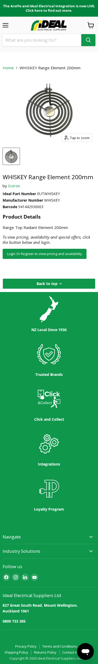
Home (8, 67)
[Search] (88, 40)
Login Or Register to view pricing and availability (44, 253)
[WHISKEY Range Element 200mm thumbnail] (11, 156)
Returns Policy (45, 652)
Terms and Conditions (59, 646)
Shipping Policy (16, 652)
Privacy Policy (26, 646)
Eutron (14, 185)
